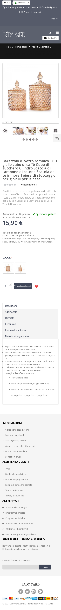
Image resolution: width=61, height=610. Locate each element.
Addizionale (11, 311)
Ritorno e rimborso (14, 490)
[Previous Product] (52, 161)
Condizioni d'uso (13, 456)
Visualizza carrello (14, 445)
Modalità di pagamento (16, 479)
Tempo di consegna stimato (18, 484)
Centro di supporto (33, 12)
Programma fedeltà (15, 518)
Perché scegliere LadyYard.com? (21, 534)
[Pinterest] (40, 591)
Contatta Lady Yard (14, 435)
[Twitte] (27, 591)
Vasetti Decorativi (40, 46)
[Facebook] (20, 591)
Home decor (21, 46)
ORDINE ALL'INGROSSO (17, 528)
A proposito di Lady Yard (17, 429)
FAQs (7, 468)
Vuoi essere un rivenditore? (19, 523)
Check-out (30, 445)
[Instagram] (33, 591)
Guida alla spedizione (16, 474)
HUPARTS (48, 603)
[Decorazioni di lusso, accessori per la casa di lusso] (14, 33)
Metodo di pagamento (17, 336)
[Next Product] (57, 161)
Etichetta (9, 317)
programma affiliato (15, 512)
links (52, 18)
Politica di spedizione (16, 330)
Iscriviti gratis (11, 440)
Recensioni (10, 324)
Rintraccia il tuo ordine (16, 451)
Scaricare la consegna (16, 507)
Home (8, 46)
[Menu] (57, 32)
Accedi (23, 440)
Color (7, 257)
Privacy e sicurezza (14, 495)
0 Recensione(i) (29, 184)
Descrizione (11, 305)
